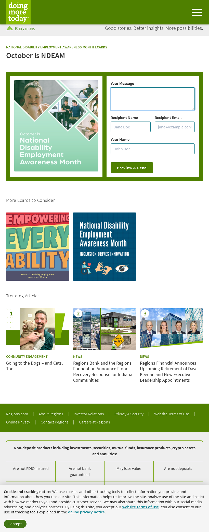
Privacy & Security (129, 413)
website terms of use (140, 506)
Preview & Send (132, 167)
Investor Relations (89, 413)
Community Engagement (27, 356)
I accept (15, 523)
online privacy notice (86, 512)
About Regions (51, 413)
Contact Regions (55, 421)
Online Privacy (18, 421)
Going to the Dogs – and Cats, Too (34, 366)
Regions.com (17, 413)
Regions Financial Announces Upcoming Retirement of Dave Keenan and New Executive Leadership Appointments (169, 371)
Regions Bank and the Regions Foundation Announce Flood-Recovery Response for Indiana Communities (102, 371)
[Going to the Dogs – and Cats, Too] (37, 329)
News (77, 356)
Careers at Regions (94, 421)
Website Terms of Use (172, 413)
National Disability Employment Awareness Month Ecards (56, 47)
